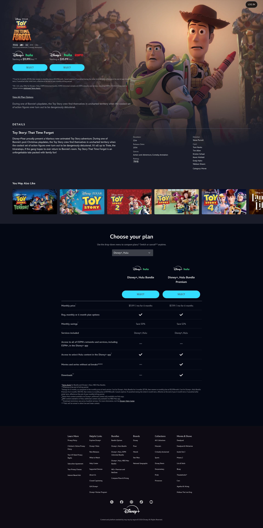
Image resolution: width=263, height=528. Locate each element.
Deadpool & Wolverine (185, 446)
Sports (157, 458)
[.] (111, 502)
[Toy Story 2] (129, 201)
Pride (157, 475)
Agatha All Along (183, 486)
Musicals (158, 446)
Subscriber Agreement (75, 464)
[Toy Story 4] (224, 201)
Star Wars (136, 458)
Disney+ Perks (94, 446)
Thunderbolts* (182, 475)
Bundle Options (116, 440)
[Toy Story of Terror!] (34, 201)
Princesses (158, 481)
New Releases (94, 452)
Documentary (159, 469)
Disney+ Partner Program (98, 492)
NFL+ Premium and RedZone (118, 470)
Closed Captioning (95, 481)
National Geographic (140, 463)
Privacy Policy (72, 440)
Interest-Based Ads (74, 475)
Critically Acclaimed (162, 452)
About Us (92, 475)
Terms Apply (66, 385)
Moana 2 (180, 458)
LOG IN (251, 4)
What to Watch (94, 458)
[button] (98, 436)
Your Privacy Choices (75, 469)
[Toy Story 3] (176, 201)
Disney (135, 440)
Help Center (93, 463)
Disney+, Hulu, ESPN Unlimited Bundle (118, 453)
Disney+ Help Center (127, 401)
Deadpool (180, 440)
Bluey (179, 469)
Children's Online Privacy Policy (76, 447)
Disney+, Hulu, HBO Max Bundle (120, 462)
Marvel (135, 452)
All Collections (160, 440)
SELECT (30, 67)
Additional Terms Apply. (32, 88)
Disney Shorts (159, 463)
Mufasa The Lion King (184, 492)
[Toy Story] (82, 201)
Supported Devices (95, 469)
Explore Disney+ (95, 440)
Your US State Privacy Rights (75, 456)
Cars (178, 481)
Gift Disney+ (93, 486)
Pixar (135, 446)
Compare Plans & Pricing (120, 478)
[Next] (257, 201)
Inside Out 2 (181, 452)
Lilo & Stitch (181, 463)
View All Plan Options (22, 97)
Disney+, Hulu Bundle (119, 446)
